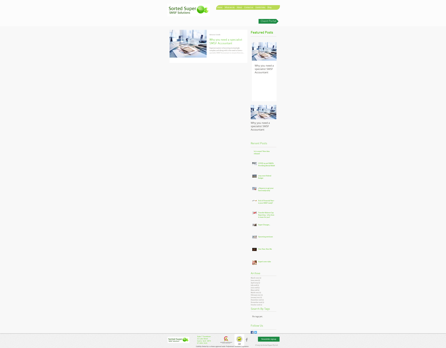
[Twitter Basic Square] (255, 332)
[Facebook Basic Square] (252, 332)
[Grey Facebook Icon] (246, 339)
